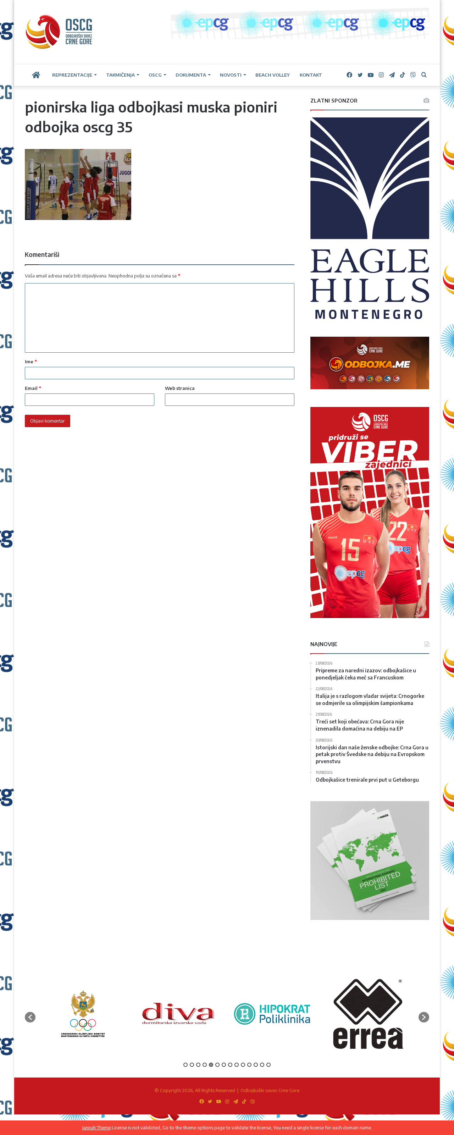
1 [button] (185, 1065)
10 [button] (243, 1065)
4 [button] (205, 1065)
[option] (83, 1013)
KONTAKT (311, 75)
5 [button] (211, 1065)
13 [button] (262, 1065)
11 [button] (249, 1065)
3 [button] (198, 1065)
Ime (31, 361)
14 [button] (268, 1065)
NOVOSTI (231, 75)
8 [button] (230, 1065)
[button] (30, 1017)
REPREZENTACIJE (72, 75)
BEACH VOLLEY (272, 75)
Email (33, 388)
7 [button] (224, 1065)
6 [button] (217, 1065)
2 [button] (192, 1065)
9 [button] (236, 1065)
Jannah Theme (96, 1127)
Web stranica (180, 388)
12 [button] (256, 1065)
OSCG (155, 75)
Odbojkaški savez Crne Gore (269, 1090)
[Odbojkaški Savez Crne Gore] (59, 32)
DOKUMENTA (191, 75)
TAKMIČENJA (120, 75)
